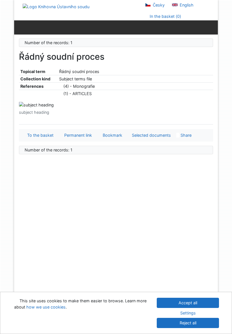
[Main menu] (212, 27)
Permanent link (77, 135)
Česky (158, 5)
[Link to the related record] (60, 86)
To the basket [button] (39, 135)
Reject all (188, 322)
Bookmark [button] (111, 135)
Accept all (188, 302)
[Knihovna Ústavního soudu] (56, 6)
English (186, 5)
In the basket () (165, 16)
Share (185, 135)
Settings (188, 313)
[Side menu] (19, 27)
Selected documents (151, 135)
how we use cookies (46, 307)
